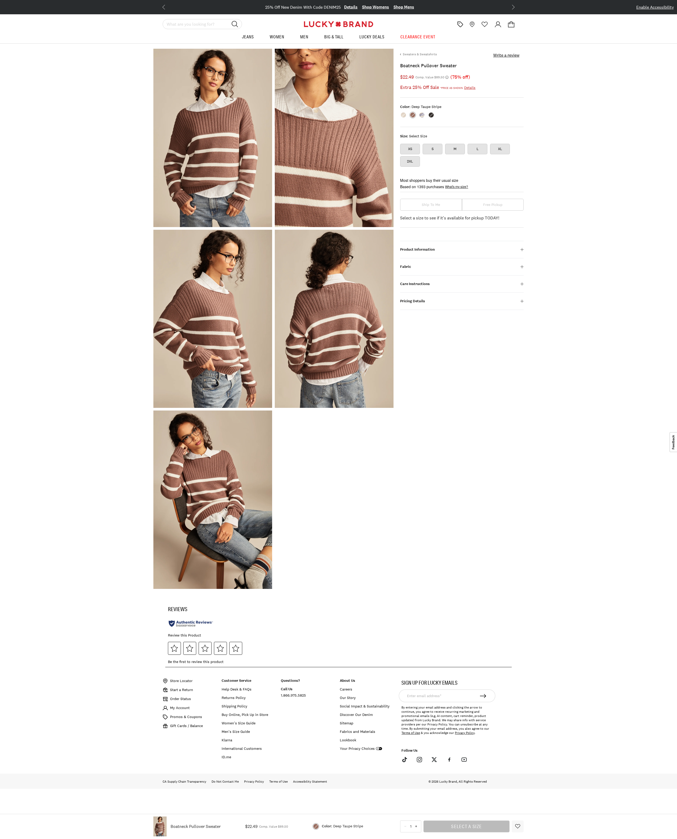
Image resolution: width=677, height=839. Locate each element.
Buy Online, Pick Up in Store (245, 714)
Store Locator (181, 680)
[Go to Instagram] (419, 760)
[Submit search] (235, 24)
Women (277, 36)
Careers (346, 689)
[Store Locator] (471, 24)
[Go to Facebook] (449, 760)
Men (304, 36)
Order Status (180, 698)
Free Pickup (492, 204)
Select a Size (466, 826)
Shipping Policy (234, 706)
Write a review (506, 55)
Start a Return (181, 689)
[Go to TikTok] (404, 760)
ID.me (226, 757)
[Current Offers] (460, 24)
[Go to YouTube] (464, 760)
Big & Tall (334, 36)
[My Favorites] (485, 24)
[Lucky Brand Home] (338, 24)
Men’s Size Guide (236, 731)
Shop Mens (404, 7)
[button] (511, 24)
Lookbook (348, 740)
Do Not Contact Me (225, 781)
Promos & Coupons (186, 716)
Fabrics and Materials (357, 731)
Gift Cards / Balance (186, 725)
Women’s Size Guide (238, 723)
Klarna (227, 740)
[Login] (498, 24)
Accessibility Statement (310, 781)
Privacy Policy (464, 733)
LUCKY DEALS (372, 36)
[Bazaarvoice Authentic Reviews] (191, 624)
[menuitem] (248, 38)
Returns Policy (234, 697)
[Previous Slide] (168, 6)
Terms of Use (410, 733)
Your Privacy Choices (357, 748)
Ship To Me (431, 204)
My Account (180, 707)
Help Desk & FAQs (236, 689)
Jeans (248, 36)
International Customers (242, 748)
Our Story (348, 697)
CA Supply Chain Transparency (184, 781)
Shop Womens (375, 7)
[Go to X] (434, 760)
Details (351, 7)
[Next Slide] (509, 6)
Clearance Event (417, 36)
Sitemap (346, 723)
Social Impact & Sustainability (365, 706)
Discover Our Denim (356, 714)
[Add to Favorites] (518, 826)
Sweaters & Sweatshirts (420, 54)
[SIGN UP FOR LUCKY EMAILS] (483, 695)
